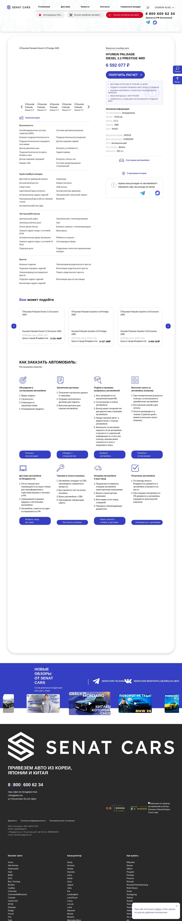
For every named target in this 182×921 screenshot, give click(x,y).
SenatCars (119, 805)
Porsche (130, 878)
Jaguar (70, 885)
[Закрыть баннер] (177, 906)
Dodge (11, 910)
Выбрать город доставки (32, 520)
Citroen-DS (13, 901)
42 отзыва (119, 810)
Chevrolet (12, 891)
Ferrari (11, 914)
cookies (157, 909)
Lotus (69, 907)
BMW (10, 875)
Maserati (71, 910)
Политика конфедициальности (33, 821)
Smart (129, 891)
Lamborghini (72, 894)
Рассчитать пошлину (72, 522)
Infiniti (69, 878)
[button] (13, 326)
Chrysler (11, 898)
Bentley (11, 885)
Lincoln (70, 904)
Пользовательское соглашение (62, 821)
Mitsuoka (131, 862)
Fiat (9, 917)
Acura (10, 862)
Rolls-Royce (132, 888)
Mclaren (70, 917)
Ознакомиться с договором (147, 522)
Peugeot (130, 872)
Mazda (70, 914)
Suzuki (130, 901)
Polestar (130, 875)
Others (129, 869)
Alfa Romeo (13, 865)
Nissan (130, 865)
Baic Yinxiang (14, 882)
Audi (10, 872)
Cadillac (11, 888)
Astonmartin (13, 869)
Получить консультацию (31, 454)
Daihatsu (12, 907)
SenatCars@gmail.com (23, 835)
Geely (69, 862)
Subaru (130, 898)
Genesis (71, 865)
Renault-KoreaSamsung (137, 885)
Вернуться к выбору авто (117, 48)
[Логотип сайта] (20, 7)
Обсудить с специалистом (69, 454)
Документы (12, 821)
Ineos (69, 875)
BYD (10, 878)
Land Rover (72, 898)
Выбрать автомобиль (105, 454)
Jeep (69, 888)
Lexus (70, 901)
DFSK (10, 904)
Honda (70, 869)
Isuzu (69, 882)
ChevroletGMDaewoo (17, 894)
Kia (68, 891)
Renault (130, 882)
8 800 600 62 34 (25, 784)
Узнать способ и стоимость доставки (109, 520)
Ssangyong (132, 894)
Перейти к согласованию (143, 454)
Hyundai (71, 872)
